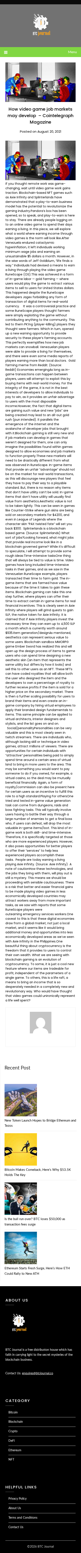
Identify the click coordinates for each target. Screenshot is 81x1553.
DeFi (11, 1440)
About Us (14, 1508)
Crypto (12, 1431)
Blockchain (15, 1421)
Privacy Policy (17, 1498)
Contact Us (15, 1527)
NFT (11, 1459)
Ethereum (14, 1450)
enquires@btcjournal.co (37, 1373)
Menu (72, 52)
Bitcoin (13, 1412)
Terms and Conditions (22, 1517)
